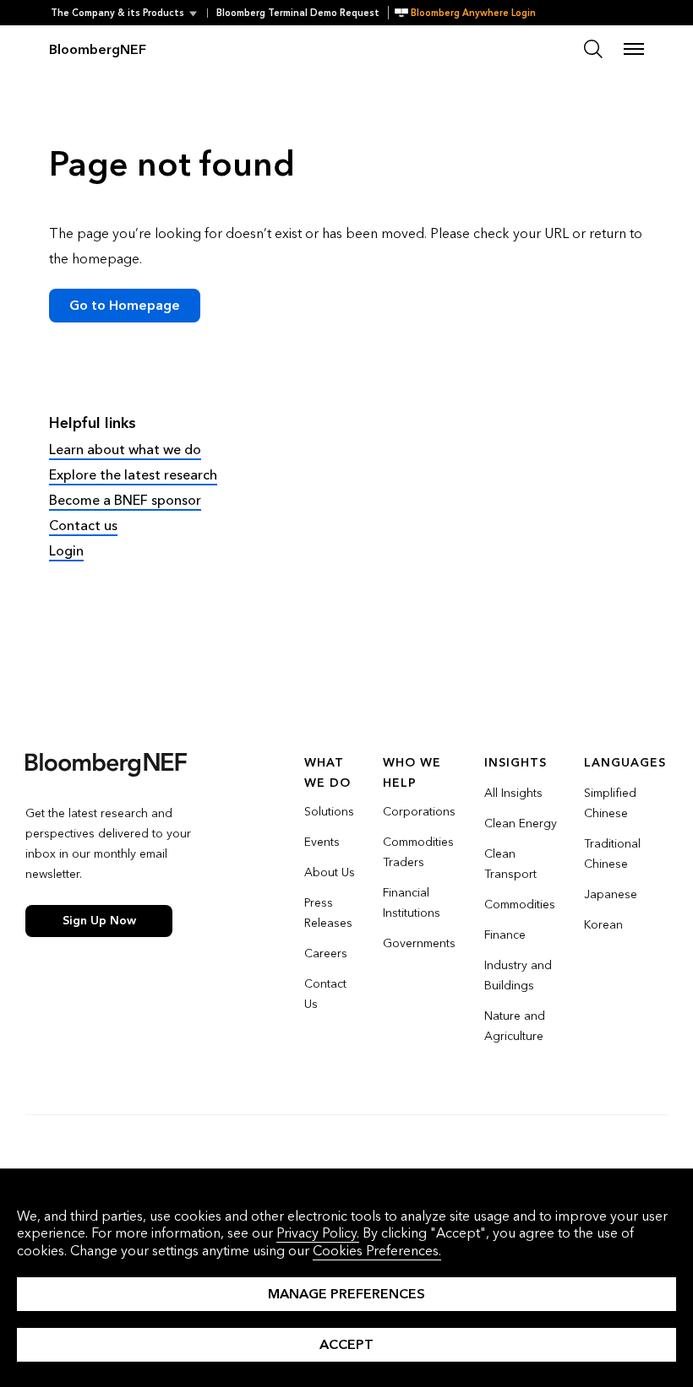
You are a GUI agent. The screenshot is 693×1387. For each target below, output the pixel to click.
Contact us (83, 525)
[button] (129, 13)
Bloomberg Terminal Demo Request (297, 13)
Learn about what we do (125, 449)
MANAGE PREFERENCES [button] (346, 1294)
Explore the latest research (133, 475)
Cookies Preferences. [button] (377, 1251)
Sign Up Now (99, 921)
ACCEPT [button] (346, 1344)
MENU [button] (634, 49)
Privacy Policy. (317, 1233)
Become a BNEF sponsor (125, 500)
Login (66, 551)
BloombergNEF (97, 49)
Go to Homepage (124, 305)
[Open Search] (593, 49)
